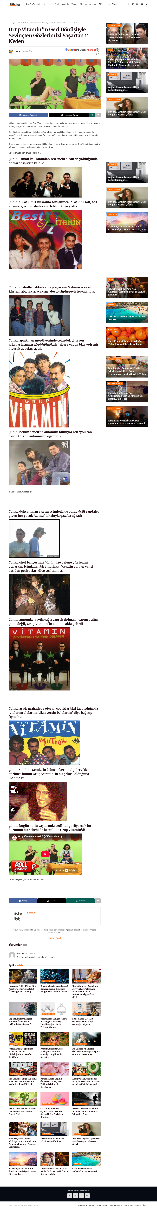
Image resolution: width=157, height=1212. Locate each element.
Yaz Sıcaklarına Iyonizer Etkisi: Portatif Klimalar (123, 88)
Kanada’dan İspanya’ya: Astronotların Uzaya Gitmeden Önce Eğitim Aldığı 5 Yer (126, 396)
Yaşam (75, 4)
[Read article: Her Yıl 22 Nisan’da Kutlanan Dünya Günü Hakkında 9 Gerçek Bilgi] (23, 1099)
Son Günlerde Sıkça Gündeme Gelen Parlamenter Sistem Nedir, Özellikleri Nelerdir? (23, 1082)
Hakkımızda (82, 1205)
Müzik (44, 1164)
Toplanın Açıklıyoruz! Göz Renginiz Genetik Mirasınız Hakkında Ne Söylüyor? (126, 37)
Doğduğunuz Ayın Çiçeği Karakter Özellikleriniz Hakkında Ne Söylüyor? (20, 1022)
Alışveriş (65, 4)
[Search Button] (147, 4)
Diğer (101, 4)
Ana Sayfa (30, 4)
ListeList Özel (53, 4)
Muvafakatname (116, 1205)
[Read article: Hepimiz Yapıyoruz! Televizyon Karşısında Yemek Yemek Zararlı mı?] (127, 416)
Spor (110, 50)
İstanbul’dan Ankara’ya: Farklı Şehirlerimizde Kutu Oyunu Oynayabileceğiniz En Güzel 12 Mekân (127, 371)
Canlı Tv (20, 953)
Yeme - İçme (113, 329)
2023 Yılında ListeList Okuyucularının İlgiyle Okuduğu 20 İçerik (82, 1022)
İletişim (145, 1205)
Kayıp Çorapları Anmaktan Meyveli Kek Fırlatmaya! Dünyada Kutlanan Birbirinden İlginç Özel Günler (85, 991)
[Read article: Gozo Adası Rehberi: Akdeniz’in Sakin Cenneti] (86, 1159)
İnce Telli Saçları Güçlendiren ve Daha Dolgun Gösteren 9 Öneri (86, 1141)
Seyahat (92, 4)
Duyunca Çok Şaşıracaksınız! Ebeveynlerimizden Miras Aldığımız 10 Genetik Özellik (54, 989)
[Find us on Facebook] (128, 4)
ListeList (17, 51)
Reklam (138, 1205)
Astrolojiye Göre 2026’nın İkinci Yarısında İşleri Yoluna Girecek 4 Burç (22, 1171)
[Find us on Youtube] (142, 4)
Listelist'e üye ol (54, 938)
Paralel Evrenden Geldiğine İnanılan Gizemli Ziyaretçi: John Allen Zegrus (85, 1111)
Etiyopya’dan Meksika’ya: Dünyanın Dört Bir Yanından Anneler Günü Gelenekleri (86, 1082)
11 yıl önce (31, 953)
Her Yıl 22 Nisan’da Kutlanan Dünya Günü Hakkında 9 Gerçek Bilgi (22, 1111)
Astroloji (15, 1164)
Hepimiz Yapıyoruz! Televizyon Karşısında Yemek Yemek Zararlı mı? (126, 422)
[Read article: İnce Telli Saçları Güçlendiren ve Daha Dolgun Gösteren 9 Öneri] (86, 1129)
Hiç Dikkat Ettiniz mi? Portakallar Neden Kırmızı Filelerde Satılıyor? (125, 343)
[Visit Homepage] (15, 4)
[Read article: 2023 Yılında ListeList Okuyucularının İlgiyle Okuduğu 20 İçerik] (86, 1009)
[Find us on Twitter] (133, 4)
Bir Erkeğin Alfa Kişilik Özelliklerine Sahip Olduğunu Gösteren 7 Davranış (86, 1052)
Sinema (83, 4)
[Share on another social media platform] (98, 115)
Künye (91, 1205)
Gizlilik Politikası (102, 1205)
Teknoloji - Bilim (115, 384)
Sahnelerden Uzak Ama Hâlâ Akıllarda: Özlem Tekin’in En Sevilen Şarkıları (54, 1171)
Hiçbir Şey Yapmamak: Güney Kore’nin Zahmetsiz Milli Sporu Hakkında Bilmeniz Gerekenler (124, 62)
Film (12, 981)
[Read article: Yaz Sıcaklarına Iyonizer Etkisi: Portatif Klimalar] (54, 1129)
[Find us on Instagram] (137, 4)
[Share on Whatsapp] (92, 115)
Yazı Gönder (113, 4)
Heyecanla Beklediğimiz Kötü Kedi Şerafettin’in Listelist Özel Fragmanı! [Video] (22, 989)
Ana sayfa (12, 23)
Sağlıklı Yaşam (80, 1134)
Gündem (41, 4)
